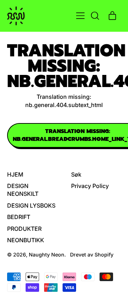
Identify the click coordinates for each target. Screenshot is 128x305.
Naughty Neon (46, 254)
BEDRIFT (18, 216)
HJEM (15, 174)
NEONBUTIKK (25, 240)
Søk (76, 174)
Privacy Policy (90, 185)
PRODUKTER (24, 228)
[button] (95, 16)
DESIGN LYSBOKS (31, 205)
